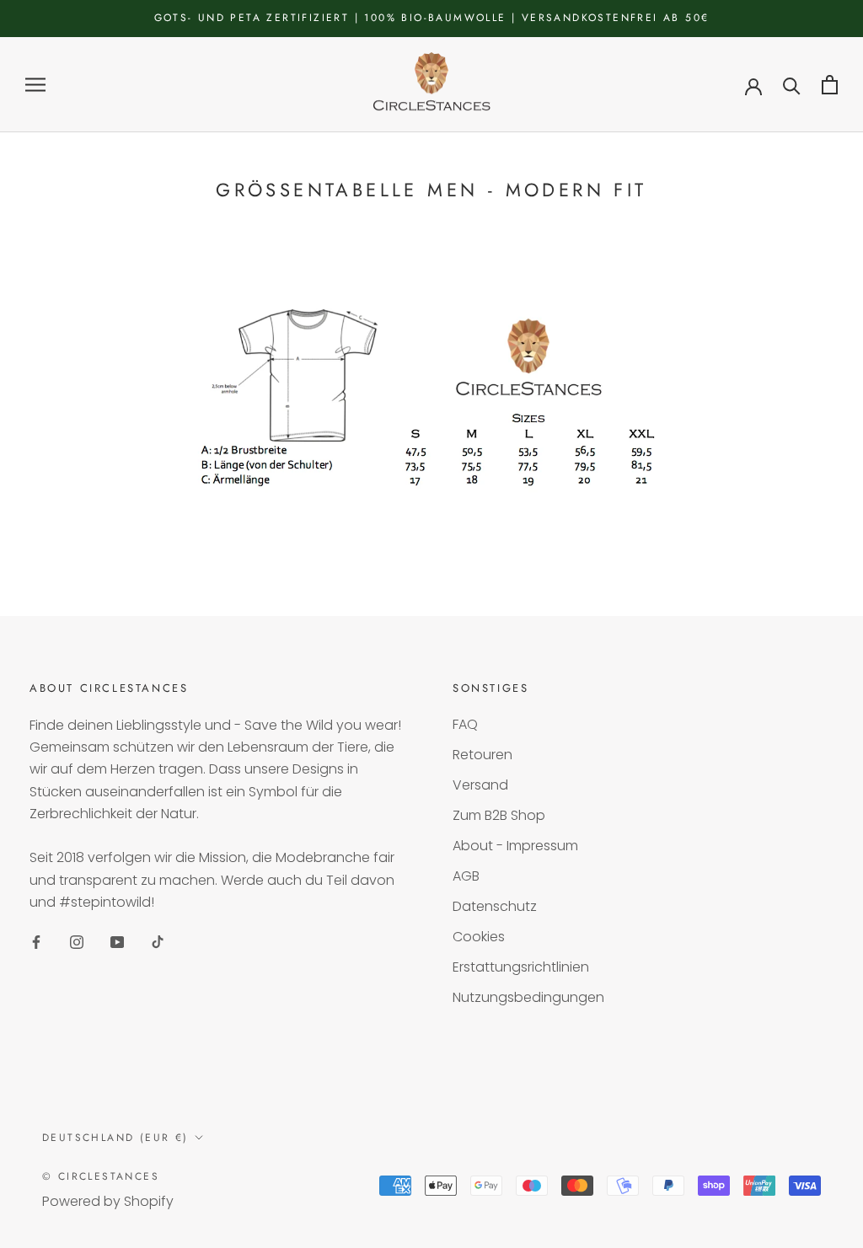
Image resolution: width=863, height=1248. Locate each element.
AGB (466, 876)
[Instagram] (76, 941)
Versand (480, 785)
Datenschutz (495, 906)
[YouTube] (117, 941)
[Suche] (792, 85)
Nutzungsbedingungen (528, 997)
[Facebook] (36, 941)
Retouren (482, 754)
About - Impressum (515, 845)
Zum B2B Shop (499, 815)
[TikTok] (157, 941)
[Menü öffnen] (35, 85)
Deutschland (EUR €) (115, 1137)
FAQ (465, 724)
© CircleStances (100, 1176)
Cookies (479, 936)
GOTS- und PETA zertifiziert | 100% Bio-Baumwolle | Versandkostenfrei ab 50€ (432, 17)
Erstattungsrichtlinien (521, 967)
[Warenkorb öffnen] (830, 84)
